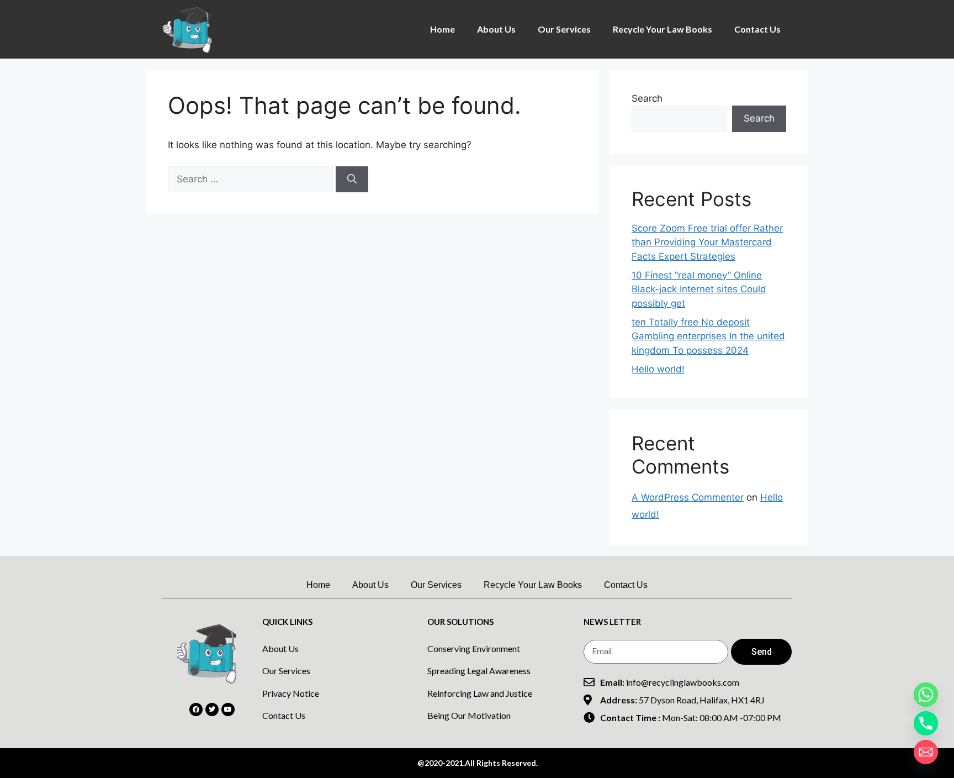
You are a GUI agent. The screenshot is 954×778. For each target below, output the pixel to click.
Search (647, 98)
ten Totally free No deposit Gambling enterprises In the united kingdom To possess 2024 (708, 336)
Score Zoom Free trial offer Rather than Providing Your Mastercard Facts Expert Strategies (707, 242)
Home (442, 29)
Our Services (564, 29)
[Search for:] (252, 179)
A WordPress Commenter (688, 497)
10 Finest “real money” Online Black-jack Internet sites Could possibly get (699, 289)
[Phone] (926, 723)
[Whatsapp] (926, 694)
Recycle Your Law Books (662, 29)
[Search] (352, 179)
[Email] (926, 752)
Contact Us (757, 29)
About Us (496, 29)
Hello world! (658, 369)
